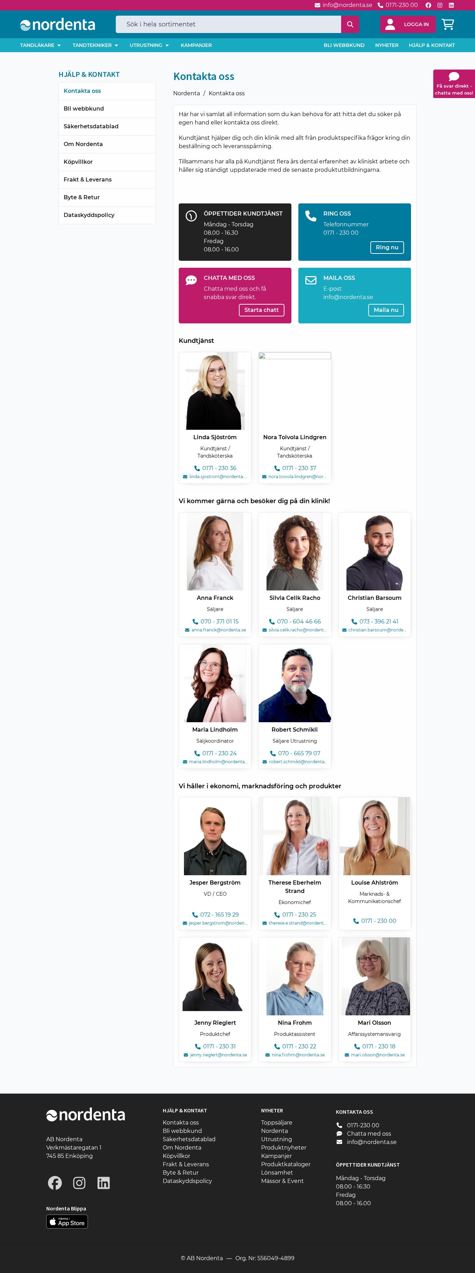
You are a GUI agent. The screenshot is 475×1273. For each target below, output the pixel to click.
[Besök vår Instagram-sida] (440, 5)
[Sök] (350, 24)
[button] (408, 24)
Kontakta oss (227, 93)
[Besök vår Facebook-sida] (428, 5)
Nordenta (186, 93)
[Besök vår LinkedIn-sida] (451, 5)
